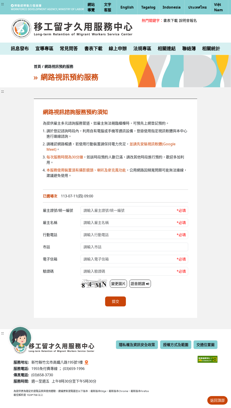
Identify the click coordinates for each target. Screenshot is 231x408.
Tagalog (148, 7)
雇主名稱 (50, 222)
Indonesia (172, 7)
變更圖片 (118, 283)
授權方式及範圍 (175, 344)
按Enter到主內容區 (40, 7)
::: (2, 3)
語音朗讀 (138, 283)
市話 (46, 246)
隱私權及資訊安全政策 (137, 344)
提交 (115, 301)
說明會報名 (188, 20)
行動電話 (50, 234)
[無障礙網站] (207, 356)
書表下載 (170, 20)
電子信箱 (50, 259)
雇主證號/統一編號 (58, 210)
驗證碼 (48, 271)
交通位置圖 (205, 344)
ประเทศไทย (197, 7)
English (127, 7)
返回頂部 (217, 400)
